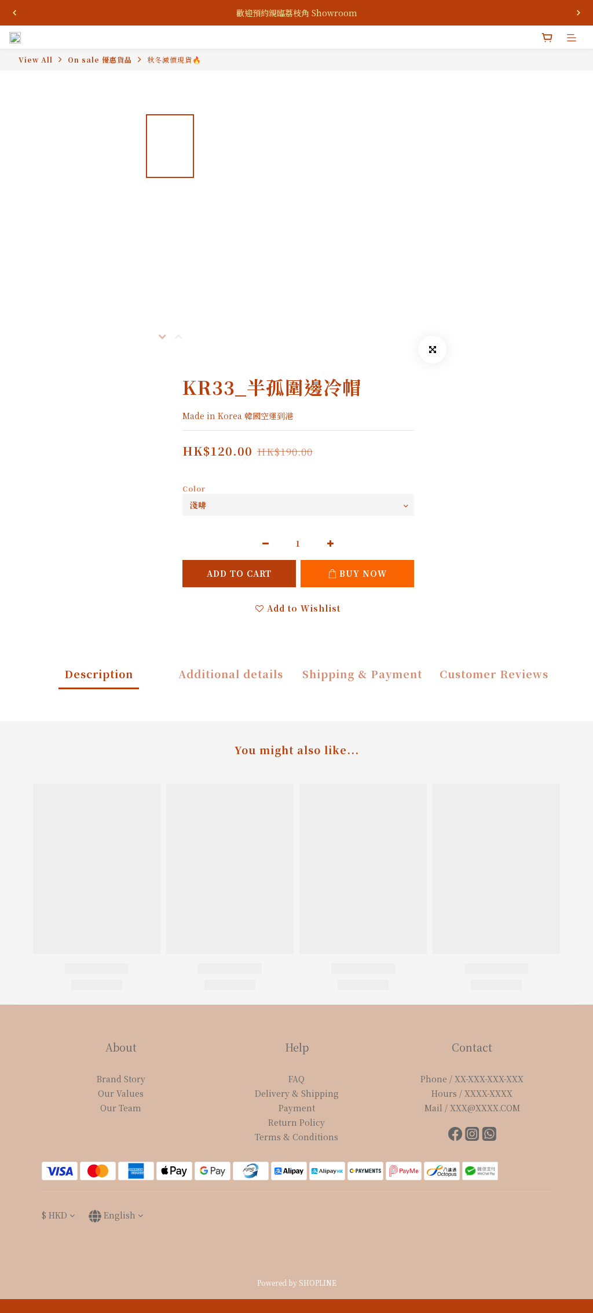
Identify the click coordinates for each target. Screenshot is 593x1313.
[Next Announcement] (578, 13)
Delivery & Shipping (297, 1093)
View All (36, 59)
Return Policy (296, 1122)
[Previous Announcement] (14, 13)
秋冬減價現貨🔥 (174, 59)
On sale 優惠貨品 (100, 59)
